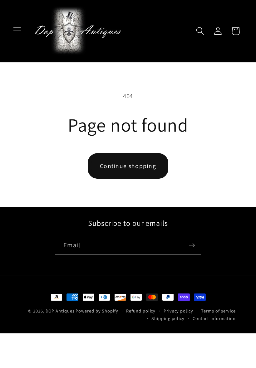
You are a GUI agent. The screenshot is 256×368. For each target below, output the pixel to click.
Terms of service (218, 311)
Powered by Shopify (97, 311)
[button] (17, 31)
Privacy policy (178, 311)
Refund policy (140, 311)
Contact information (214, 318)
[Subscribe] (192, 245)
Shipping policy (168, 318)
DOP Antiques (60, 311)
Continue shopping (128, 166)
